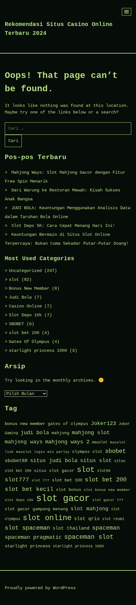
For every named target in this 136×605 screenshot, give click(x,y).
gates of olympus (68, 424)
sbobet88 (16, 460)
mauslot (100, 442)
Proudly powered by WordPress (40, 587)
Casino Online (25, 306)
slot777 (17, 480)
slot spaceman (27, 528)
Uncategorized (25, 270)
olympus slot (87, 451)
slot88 (103, 471)
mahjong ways (24, 442)
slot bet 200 (106, 479)
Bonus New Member (29, 288)
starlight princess (27, 546)
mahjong (60, 433)
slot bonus (68, 489)
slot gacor (63, 498)
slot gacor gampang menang (36, 509)
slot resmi (113, 519)
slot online (47, 518)
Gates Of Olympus (29, 341)
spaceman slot (89, 537)
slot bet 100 (24, 332)
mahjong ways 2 (67, 442)
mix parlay (58, 452)
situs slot (96, 461)
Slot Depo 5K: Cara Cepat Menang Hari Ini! (63, 225)
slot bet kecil (29, 489)
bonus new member (25, 424)
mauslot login (30, 452)
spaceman (106, 528)
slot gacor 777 (107, 500)
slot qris (87, 518)
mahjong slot (91, 433)
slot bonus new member (107, 490)
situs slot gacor (54, 470)
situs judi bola (53, 461)
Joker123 (103, 424)
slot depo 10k (19, 500)
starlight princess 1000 (38, 350)
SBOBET (16, 323)
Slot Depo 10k (25, 315)
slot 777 (40, 480)
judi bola (35, 433)
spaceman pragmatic (33, 537)
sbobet (115, 451)
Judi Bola (20, 297)
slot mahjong (89, 509)
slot (14, 279)
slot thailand (71, 528)
